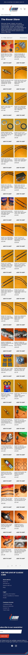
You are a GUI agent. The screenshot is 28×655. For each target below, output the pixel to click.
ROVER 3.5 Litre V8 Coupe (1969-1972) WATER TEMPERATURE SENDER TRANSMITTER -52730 (7, 82)
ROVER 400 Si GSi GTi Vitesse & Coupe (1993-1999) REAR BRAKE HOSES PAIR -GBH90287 (7, 187)
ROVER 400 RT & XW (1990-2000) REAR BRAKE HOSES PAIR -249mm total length (7, 291)
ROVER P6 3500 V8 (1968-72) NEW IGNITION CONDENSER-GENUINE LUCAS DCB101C (20, 447)
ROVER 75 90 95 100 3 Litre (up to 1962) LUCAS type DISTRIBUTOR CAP (20, 499)
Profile (4, 597)
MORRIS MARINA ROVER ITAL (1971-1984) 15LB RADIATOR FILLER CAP (19, 369)
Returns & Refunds (8, 606)
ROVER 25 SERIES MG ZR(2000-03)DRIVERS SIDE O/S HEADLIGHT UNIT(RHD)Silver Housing (7, 344)
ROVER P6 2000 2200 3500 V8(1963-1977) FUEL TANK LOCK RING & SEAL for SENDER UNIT (20, 134)
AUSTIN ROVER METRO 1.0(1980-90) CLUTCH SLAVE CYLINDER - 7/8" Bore (6, 551)
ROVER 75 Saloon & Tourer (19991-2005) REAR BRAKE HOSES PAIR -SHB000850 (20, 239)
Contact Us (6, 608)
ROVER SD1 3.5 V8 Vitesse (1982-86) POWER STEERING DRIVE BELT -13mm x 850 (7, 395)
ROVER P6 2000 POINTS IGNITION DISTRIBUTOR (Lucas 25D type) (6, 525)
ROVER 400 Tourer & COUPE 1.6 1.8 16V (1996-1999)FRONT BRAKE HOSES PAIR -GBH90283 (7, 318)
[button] (3, 9)
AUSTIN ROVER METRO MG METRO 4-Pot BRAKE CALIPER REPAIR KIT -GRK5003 (20, 474)
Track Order (6, 610)
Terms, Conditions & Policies (11, 596)
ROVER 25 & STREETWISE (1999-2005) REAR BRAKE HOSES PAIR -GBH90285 (7, 238)
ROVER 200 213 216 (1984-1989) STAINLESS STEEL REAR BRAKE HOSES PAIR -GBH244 (7, 160)
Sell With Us (6, 583)
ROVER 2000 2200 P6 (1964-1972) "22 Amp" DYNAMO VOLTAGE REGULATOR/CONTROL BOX (20, 187)
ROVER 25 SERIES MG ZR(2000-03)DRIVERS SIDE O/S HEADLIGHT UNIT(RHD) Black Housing (20, 344)
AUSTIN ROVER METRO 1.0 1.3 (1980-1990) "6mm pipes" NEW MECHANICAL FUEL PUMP (7, 447)
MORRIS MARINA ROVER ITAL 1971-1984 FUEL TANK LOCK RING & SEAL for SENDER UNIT (7, 134)
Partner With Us (7, 585)
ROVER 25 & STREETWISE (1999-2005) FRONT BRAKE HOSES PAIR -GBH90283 (20, 318)
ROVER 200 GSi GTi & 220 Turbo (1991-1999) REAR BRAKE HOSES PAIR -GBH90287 (20, 82)
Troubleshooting (7, 604)
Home (2, 14)
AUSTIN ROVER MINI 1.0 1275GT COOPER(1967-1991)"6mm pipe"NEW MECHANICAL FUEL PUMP (20, 56)
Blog (4, 587)
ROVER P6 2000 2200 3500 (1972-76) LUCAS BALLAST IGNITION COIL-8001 (6, 474)
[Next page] (20, 565)
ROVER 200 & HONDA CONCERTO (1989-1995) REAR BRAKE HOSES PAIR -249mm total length (6, 265)
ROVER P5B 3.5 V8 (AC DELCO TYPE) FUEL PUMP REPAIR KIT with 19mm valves (6, 56)
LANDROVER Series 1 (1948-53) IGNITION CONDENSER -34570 (19, 525)
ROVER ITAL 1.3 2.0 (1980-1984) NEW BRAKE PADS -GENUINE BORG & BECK (7, 369)
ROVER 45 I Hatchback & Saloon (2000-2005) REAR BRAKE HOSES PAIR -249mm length (20, 265)
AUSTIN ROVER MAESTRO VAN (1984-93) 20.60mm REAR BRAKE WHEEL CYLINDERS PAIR (7, 213)
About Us (5, 581)
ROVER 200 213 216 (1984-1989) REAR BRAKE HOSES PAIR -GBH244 (20, 212)
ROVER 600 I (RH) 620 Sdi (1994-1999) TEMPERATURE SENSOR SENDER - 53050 (20, 395)
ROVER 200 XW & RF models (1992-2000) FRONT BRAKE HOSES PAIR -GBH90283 (20, 291)
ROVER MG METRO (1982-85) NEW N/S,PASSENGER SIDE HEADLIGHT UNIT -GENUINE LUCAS (20, 551)
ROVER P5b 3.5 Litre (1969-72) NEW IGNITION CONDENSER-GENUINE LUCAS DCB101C (20, 421)
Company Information (9, 594)
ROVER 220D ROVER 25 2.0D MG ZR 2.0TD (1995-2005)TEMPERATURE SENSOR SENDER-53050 (7, 421)
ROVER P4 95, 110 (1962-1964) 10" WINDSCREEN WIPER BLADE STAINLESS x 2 (7, 500)
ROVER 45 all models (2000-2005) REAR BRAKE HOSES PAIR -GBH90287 (20, 160)
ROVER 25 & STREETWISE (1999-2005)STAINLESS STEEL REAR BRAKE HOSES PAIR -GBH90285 (20, 108)
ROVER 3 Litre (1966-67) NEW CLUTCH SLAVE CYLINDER (7, 107)
